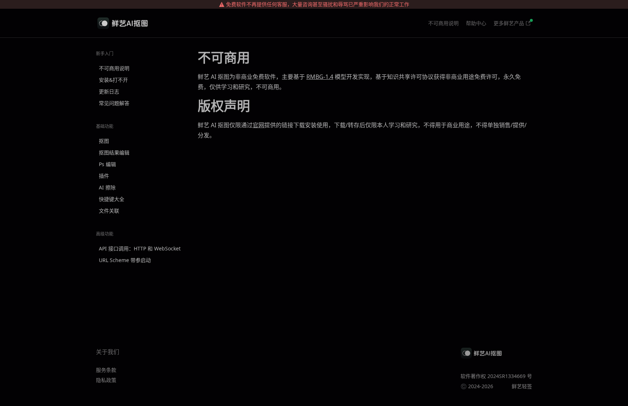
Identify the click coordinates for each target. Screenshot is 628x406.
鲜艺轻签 (522, 386)
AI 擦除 (107, 187)
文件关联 (109, 210)
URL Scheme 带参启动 (125, 260)
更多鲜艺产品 (509, 23)
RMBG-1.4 (319, 77)
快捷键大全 (111, 199)
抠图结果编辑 (114, 152)
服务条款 (106, 369)
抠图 (104, 140)
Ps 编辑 (107, 164)
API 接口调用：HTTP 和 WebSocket (140, 248)
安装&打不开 (113, 79)
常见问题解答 (114, 103)
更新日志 (109, 91)
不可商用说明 (443, 23)
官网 (258, 125)
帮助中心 (476, 23)
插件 (104, 175)
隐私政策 (106, 380)
